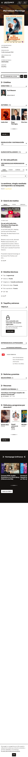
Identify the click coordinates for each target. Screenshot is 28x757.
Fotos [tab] (14, 204)
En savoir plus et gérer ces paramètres (10, 751)
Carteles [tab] (22, 204)
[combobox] (14, 176)
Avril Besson (4, 47)
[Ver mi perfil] (25, 2)
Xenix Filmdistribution (18, 357)
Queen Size (5, 425)
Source (3, 188)
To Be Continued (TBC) (7, 52)
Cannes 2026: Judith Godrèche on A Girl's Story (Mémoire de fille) (10, 477)
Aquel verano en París (14, 426)
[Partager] (21, 76)
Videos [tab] (5, 204)
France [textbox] (4, 176)
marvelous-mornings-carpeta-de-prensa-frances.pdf (13, 393)
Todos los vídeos (7, 491)
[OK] (14, 754)
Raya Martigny (14, 123)
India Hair (4, 122)
